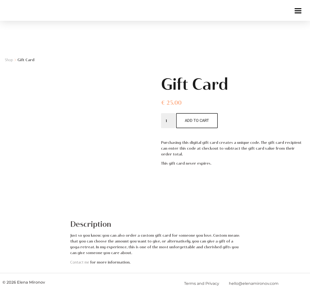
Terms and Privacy (201, 283)
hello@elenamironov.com (254, 283)
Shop (9, 60)
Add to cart (197, 120)
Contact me (79, 262)
